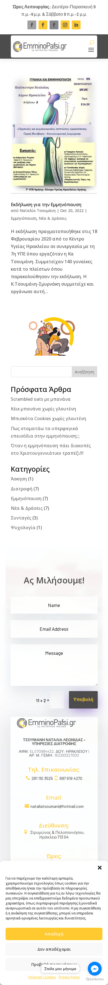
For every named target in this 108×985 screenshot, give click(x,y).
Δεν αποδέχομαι (54, 949)
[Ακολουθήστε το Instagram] (65, 24)
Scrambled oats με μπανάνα (41, 399)
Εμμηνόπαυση (24, 218)
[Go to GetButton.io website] (95, 979)
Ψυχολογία (23, 527)
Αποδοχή (54, 934)
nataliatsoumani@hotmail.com (57, 806)
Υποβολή (83, 700)
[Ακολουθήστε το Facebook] (31, 24)
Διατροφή (21, 489)
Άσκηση (19, 479)
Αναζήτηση (84, 371)
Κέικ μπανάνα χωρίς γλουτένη (43, 409)
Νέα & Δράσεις (53, 218)
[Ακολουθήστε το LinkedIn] (76, 24)
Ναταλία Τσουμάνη (38, 210)
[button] (99, 867)
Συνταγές (21, 518)
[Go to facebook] (95, 969)
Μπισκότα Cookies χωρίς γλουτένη (48, 418)
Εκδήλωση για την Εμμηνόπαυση (46, 204)
